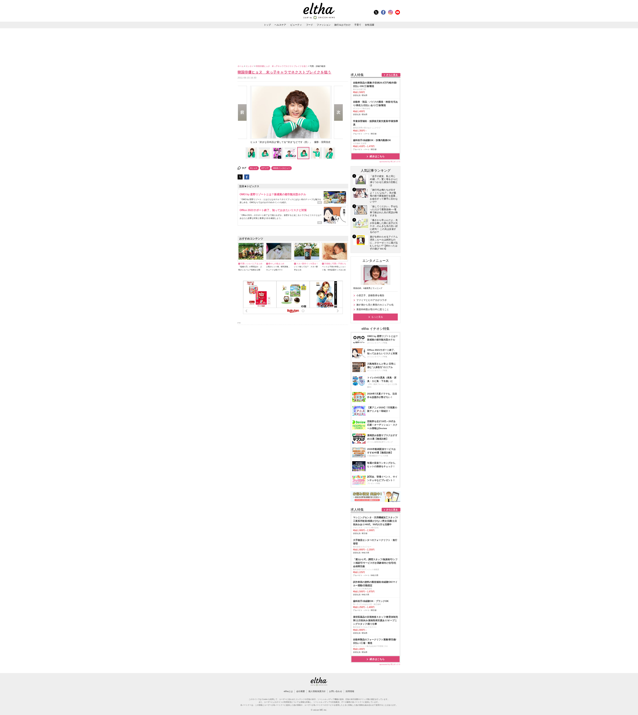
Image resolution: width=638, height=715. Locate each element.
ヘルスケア (280, 24)
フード (309, 24)
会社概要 (300, 691)
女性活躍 (369, 24)
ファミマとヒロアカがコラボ (371, 300)
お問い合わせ (335, 691)
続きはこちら (377, 156)
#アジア (265, 168)
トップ (267, 24)
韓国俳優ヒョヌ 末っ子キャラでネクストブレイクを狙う (282, 66)
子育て (357, 24)
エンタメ (250, 66)
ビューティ (296, 24)
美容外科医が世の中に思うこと (372, 309)
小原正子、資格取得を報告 (370, 295)
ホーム (241, 66)
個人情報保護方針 (317, 691)
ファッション (324, 24)
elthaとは (288, 691)
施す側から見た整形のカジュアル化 (375, 304)
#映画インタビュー (281, 168)
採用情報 (350, 691)
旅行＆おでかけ (342, 24)
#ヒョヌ (253, 168)
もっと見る (377, 317)
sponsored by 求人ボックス (389, 161)
